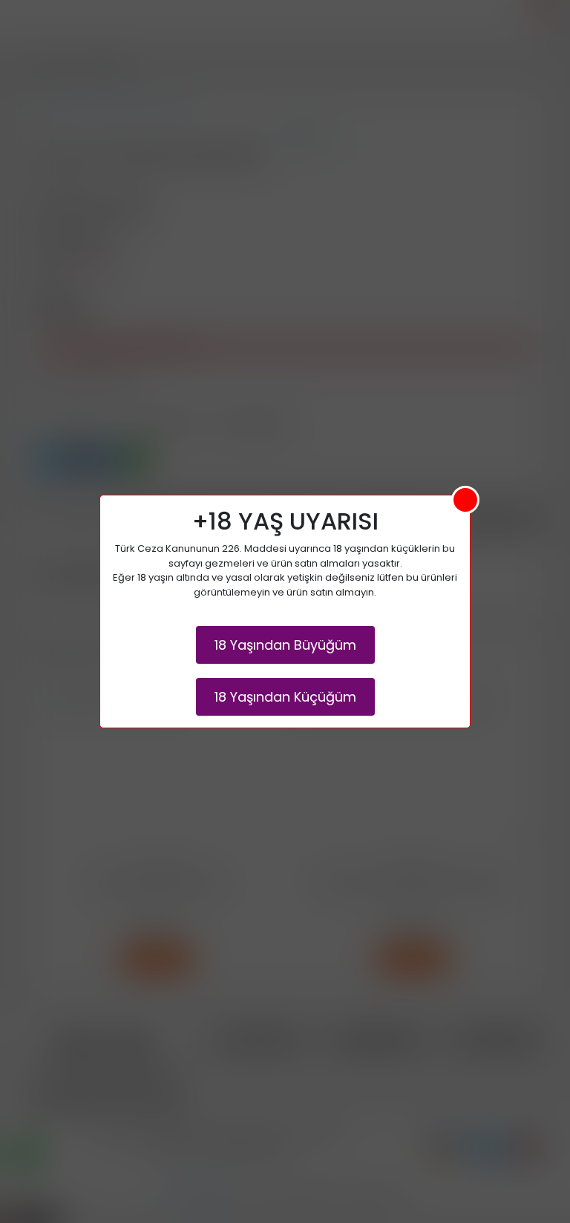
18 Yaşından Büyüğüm (285, 645)
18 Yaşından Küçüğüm (285, 697)
